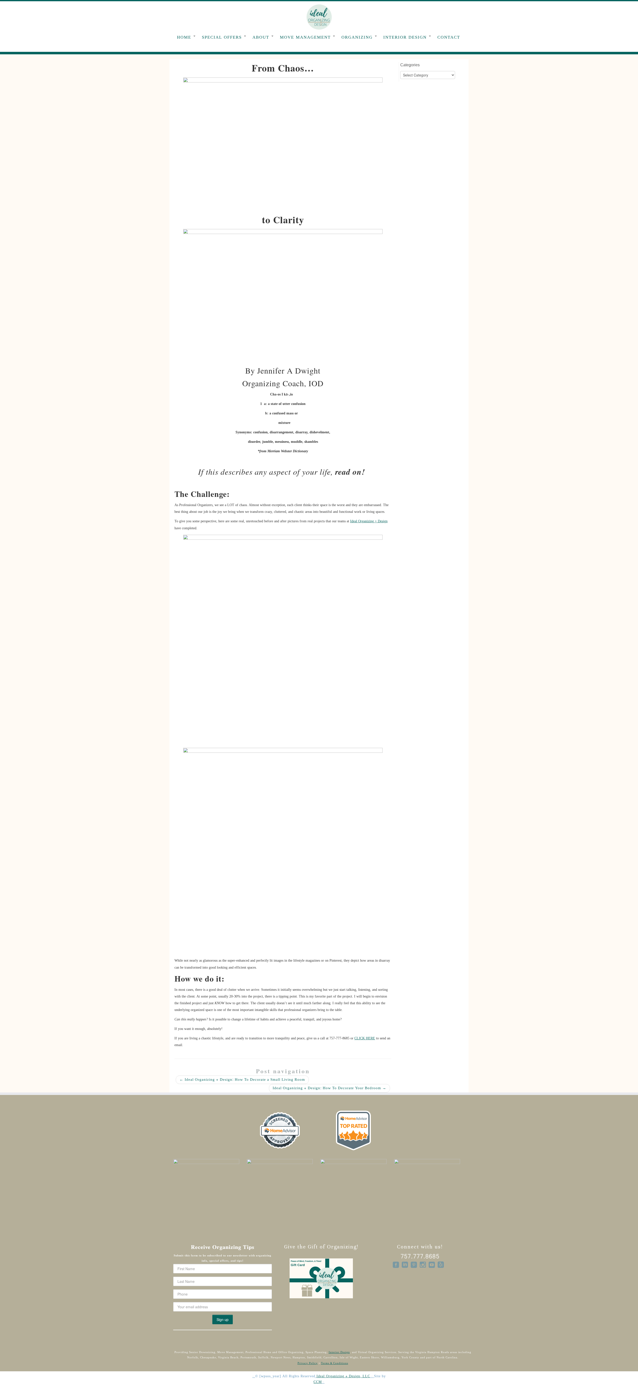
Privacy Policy (308, 1363)
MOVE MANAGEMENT (306, 37)
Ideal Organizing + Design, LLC (343, 1376)
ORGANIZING (357, 37)
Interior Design (339, 1352)
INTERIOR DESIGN (405, 37)
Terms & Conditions (334, 1363)
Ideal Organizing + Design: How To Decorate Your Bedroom (329, 1088)
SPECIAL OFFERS (222, 37)
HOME (185, 37)
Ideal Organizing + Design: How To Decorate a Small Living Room (242, 1079)
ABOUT (261, 37)
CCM (318, 1382)
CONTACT (448, 37)
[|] (319, 17)
